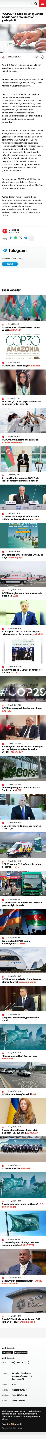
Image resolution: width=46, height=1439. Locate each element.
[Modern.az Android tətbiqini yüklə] (7, 1352)
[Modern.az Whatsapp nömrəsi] (22, 1362)
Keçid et (10, 264)
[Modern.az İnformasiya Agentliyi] (11, 1342)
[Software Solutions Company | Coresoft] (16, 1424)
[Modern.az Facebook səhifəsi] (4, 1362)
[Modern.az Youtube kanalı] (18, 1362)
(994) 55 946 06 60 (19, 1395)
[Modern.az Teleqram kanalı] (13, 1362)
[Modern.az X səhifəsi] (27, 1362)
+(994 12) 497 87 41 (19, 1389)
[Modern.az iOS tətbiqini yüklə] (20, 1352)
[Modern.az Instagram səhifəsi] (8, 1362)
